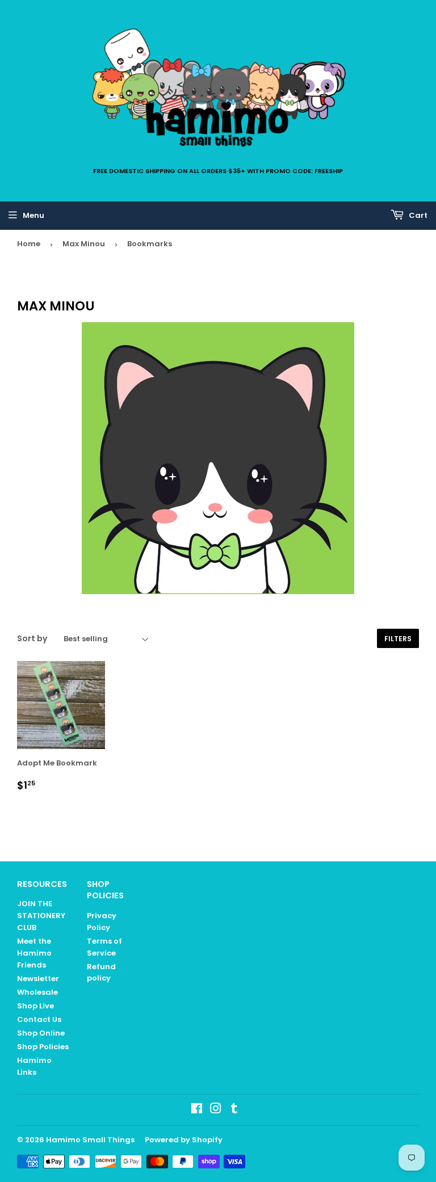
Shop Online (41, 1033)
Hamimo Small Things (90, 1139)
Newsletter (38, 978)
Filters (398, 638)
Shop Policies (43, 1046)
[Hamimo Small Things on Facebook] (197, 1110)
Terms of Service (104, 947)
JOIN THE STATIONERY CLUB (41, 915)
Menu (33, 215)
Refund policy (101, 972)
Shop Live (35, 1005)
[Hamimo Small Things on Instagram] (215, 1110)
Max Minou (83, 243)
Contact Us (39, 1019)
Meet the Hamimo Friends (34, 953)
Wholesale (37, 992)
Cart (417, 215)
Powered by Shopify (184, 1139)
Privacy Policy (101, 921)
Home (28, 243)
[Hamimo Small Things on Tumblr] (234, 1110)
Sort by (32, 638)
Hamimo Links (34, 1066)
